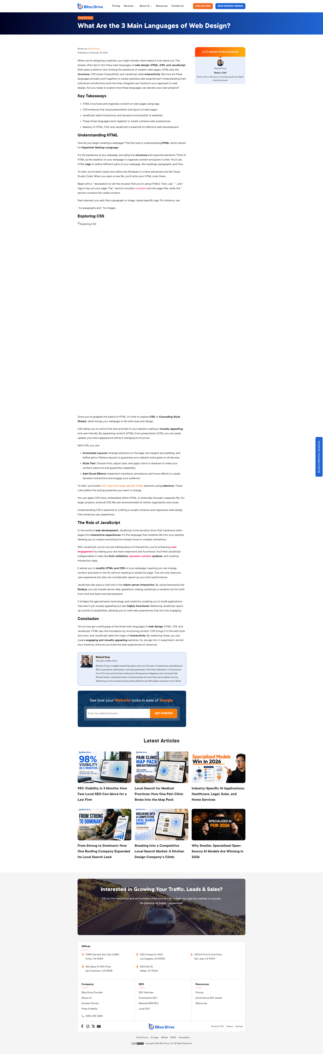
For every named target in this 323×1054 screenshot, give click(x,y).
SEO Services (146, 992)
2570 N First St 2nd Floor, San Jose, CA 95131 (208, 956)
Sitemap (239, 1026)
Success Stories (90, 1003)
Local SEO (144, 1008)
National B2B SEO (148, 1003)
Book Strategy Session (230, 6)
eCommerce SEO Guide (209, 998)
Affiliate (164, 1037)
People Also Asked (85, 18)
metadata (140, 188)
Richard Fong (93, 49)
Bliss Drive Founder (92, 992)
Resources (201, 1003)
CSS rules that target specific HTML (122, 485)
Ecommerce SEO (148, 998)
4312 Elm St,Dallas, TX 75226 (149, 968)
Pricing (199, 992)
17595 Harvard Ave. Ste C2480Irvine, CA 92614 (102, 956)
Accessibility (184, 1037)
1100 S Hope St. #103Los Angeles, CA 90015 (152, 956)
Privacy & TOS (217, 1026)
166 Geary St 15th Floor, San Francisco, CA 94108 (99, 968)
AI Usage (154, 1037)
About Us (87, 998)
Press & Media (89, 1008)
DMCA (173, 1037)
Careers (229, 1026)
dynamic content (140, 556)
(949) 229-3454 (203, 6)
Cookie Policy (142, 1037)
